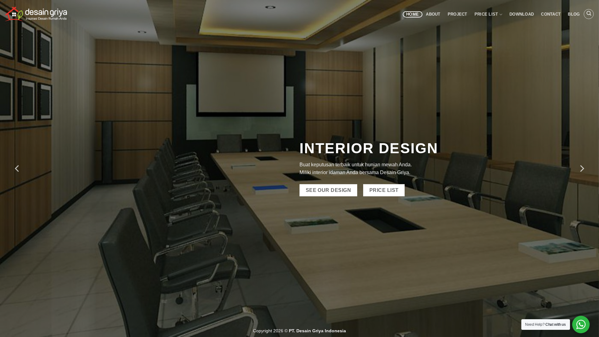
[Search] (589, 14)
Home (412, 14)
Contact (551, 14)
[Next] (581, 168)
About (433, 14)
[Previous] (17, 168)
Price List (486, 14)
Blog (574, 14)
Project (457, 14)
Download (521, 14)
